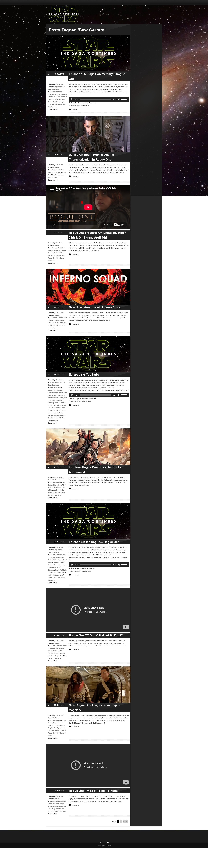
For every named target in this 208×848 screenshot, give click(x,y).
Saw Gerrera (52, 107)
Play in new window (81, 103)
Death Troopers (61, 97)
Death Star (51, 97)
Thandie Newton (59, 415)
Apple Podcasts (81, 105)
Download (92, 103)
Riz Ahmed (57, 172)
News (57, 167)
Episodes (58, 86)
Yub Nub (55, 420)
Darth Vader (62, 94)
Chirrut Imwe (52, 94)
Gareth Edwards (53, 730)
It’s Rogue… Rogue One (57, 572)
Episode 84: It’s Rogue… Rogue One (94, 542)
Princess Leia (58, 575)
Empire (50, 728)
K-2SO (54, 104)
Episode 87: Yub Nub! (84, 374)
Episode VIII (61, 395)
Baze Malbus (56, 248)
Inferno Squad (59, 320)
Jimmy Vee (63, 398)
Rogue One (61, 104)
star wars (51, 260)
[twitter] (107, 842)
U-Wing (54, 177)
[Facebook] (101, 842)
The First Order (53, 418)
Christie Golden (57, 318)
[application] (99, 99)
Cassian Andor (57, 92)
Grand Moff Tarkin (54, 102)
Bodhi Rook (56, 170)
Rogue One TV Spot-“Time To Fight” (94, 791)
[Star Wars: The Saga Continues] (75, 14)
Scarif (57, 811)
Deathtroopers (58, 562)
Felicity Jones (59, 728)
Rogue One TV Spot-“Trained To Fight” (96, 635)
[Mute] (119, 99)
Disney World (62, 392)
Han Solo (55, 398)
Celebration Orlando (55, 390)
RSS (89, 105)
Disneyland (52, 395)
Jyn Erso (56, 255)
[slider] (124, 99)
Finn (49, 398)
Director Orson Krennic (57, 99)
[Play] (72, 99)
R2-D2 (56, 405)
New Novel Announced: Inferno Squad (95, 307)
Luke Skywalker (60, 323)
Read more (75, 109)
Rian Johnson (59, 408)
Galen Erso (52, 567)
